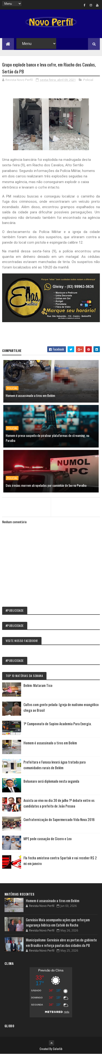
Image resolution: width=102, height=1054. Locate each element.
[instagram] (90, 5)
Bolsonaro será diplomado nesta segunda (51, 781)
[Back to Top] (51, 1042)
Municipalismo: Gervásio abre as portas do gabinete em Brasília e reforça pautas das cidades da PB (61, 942)
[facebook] (84, 5)
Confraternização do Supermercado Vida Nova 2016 (59, 819)
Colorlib (57, 1049)
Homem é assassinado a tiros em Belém (30, 395)
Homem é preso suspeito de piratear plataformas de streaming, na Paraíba (47, 438)
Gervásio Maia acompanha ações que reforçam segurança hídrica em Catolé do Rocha (58, 922)
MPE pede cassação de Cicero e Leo (47, 838)
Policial (88, 80)
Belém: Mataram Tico (37, 685)
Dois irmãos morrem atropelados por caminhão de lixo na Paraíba (46, 485)
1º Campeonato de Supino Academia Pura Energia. (57, 723)
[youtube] (97, 5)
